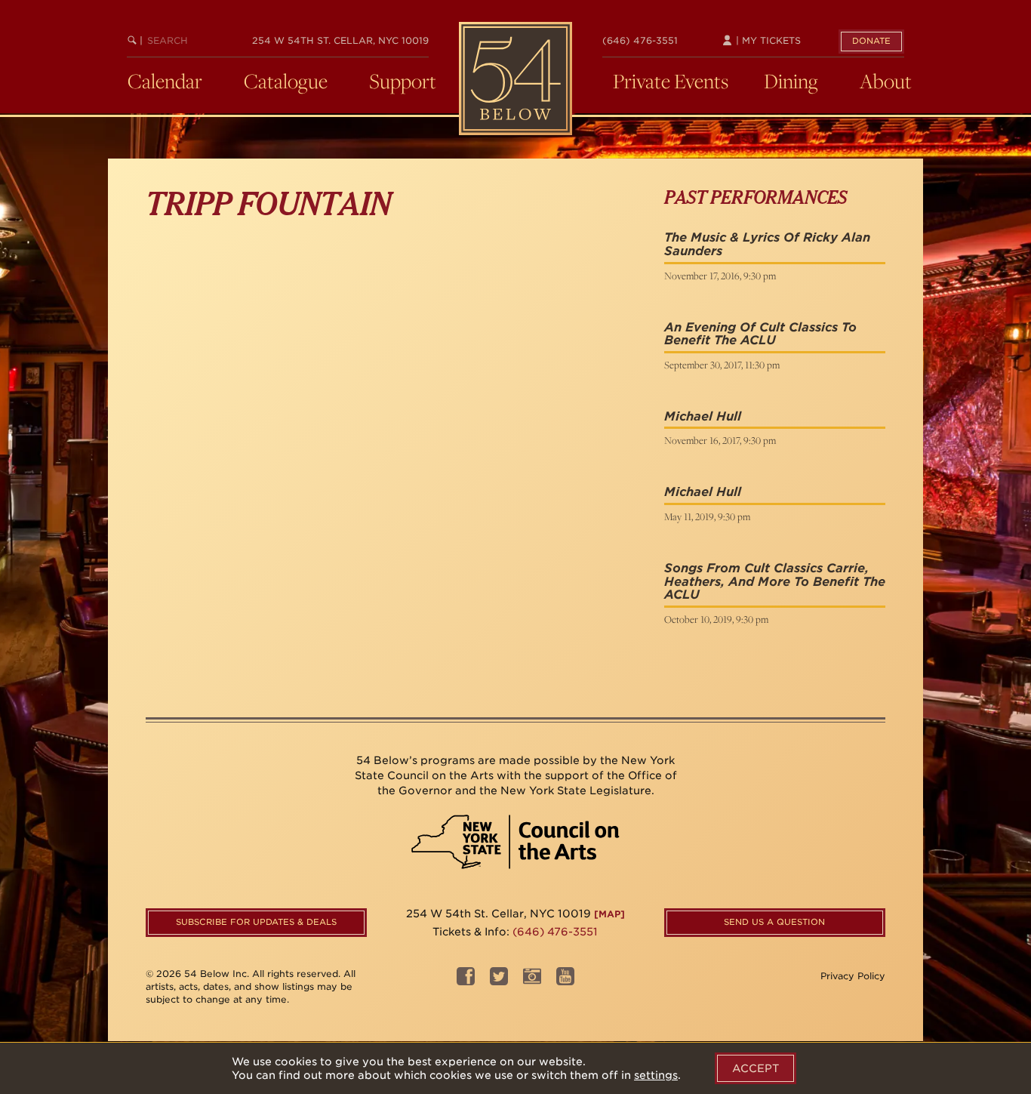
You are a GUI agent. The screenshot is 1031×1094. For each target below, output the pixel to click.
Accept (755, 1068)
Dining (791, 80)
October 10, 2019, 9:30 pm (716, 619)
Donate (871, 40)
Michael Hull (702, 416)
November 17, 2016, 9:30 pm (720, 275)
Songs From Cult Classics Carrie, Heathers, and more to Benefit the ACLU (774, 581)
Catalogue (286, 80)
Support (402, 80)
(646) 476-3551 (640, 40)
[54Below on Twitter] (499, 981)
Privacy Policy (852, 976)
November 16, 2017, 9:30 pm (720, 440)
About (886, 80)
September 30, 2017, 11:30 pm (722, 364)
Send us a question (774, 922)
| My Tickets (767, 40)
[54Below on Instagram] (532, 981)
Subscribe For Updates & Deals (256, 922)
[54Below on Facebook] (466, 981)
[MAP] (609, 914)
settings (656, 1075)
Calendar (165, 80)
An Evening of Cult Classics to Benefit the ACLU (760, 334)
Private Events (670, 80)
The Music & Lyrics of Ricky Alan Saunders (767, 244)
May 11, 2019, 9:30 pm (707, 516)
